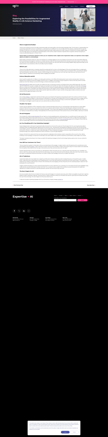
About (66, 6)
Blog (15, 16)
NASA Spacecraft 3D (24, 84)
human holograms (35, 116)
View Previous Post (18, 185)
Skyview (84, 85)
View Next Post (90, 185)
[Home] (16, 6)
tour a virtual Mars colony (66, 119)
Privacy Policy (69, 425)
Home (61, 6)
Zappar (32, 146)
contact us (60, 179)
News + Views (74, 6)
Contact (60, 195)
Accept (65, 432)
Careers (82, 6)
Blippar (28, 96)
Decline (74, 432)
